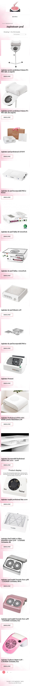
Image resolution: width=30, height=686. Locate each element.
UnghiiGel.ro (17, 681)
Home (3, 23)
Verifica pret (7, 76)
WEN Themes (18, 683)
